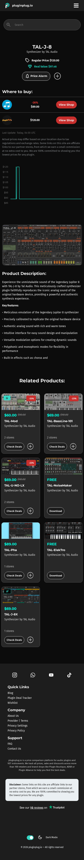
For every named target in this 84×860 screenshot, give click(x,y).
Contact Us (14, 748)
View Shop (66, 104)
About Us (13, 716)
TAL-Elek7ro (56, 550)
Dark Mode (48, 837)
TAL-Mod (11, 421)
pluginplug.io (22, 5)
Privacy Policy (16, 730)
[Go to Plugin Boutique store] (8, 104)
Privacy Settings (18, 725)
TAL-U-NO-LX (14, 485)
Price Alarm (36, 76)
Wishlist (13, 702)
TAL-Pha (10, 550)
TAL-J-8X (11, 614)
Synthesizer (34, 52)
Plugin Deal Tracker (20, 697)
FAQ (10, 743)
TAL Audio (51, 52)
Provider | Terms (18, 720)
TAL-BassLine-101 (60, 421)
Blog (10, 692)
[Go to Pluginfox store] (8, 120)
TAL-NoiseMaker (59, 485)
